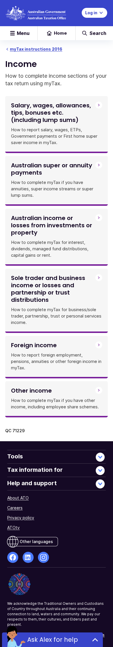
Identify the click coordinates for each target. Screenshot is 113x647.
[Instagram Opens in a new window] (43, 557)
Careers (15, 507)
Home (60, 33)
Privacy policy (20, 517)
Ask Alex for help (52, 639)
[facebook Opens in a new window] (12, 557)
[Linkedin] (28, 557)
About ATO (18, 497)
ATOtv (13, 527)
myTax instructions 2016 (36, 49)
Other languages (36, 541)
